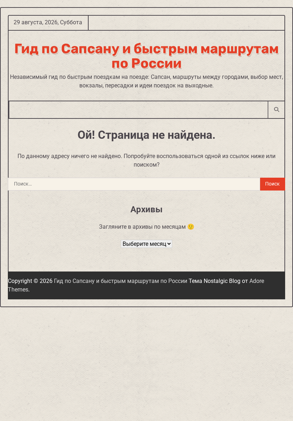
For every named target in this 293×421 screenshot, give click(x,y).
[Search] (276, 109)
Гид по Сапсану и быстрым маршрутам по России (146, 56)
